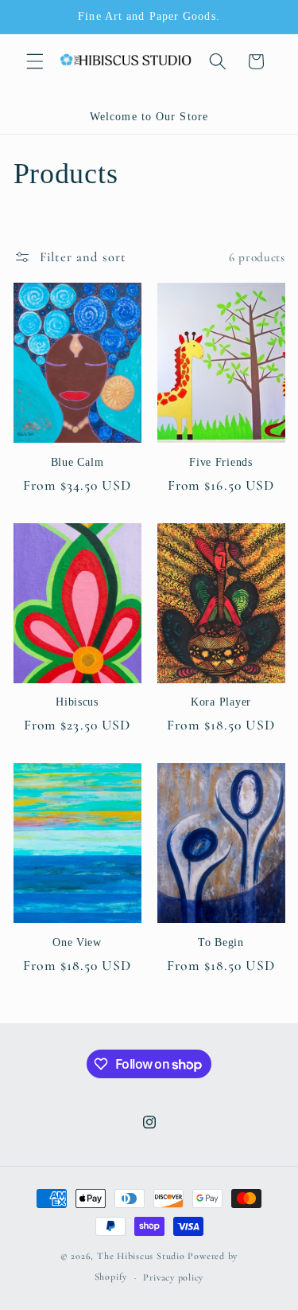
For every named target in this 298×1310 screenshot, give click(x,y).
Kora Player (221, 701)
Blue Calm (77, 462)
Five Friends (221, 462)
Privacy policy (173, 1277)
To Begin (221, 942)
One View (77, 942)
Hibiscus (77, 701)
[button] (35, 61)
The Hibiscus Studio (141, 1255)
